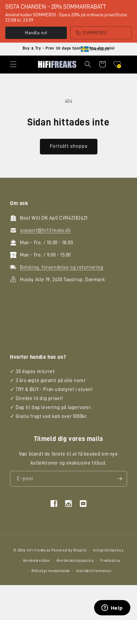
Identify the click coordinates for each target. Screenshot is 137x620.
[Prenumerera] (119, 479)
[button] (13, 64)
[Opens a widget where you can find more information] (112, 608)
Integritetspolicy (108, 550)
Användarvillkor (37, 560)
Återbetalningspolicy (75, 560)
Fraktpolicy (110, 560)
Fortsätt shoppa (68, 146)
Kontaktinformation (94, 571)
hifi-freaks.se (39, 550)
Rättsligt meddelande (51, 571)
